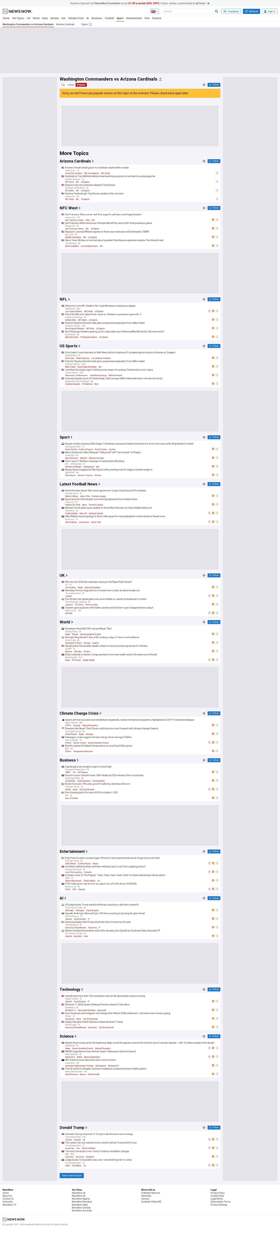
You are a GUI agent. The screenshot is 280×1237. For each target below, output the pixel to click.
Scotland (90, 1157)
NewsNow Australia (82, 1210)
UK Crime (79, 605)
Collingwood (88, 467)
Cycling (112, 449)
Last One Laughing (73, 872)
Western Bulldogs (73, 467)
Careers (145, 1198)
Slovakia (78, 652)
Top (63, 84)
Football (109, 18)
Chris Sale (69, 358)
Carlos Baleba (71, 513)
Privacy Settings (219, 1204)
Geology (89, 734)
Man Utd (83, 513)
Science (156, 18)
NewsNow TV (9, 1204)
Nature (83, 1074)
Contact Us (8, 1198)
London (68, 596)
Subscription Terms (221, 1201)
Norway (87, 643)
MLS (96, 384)
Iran (63, 18)
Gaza (45, 18)
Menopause (100, 1066)
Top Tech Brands (86, 790)
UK (28, 18)
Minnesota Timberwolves (76, 375)
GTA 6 (67, 889)
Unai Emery (84, 522)
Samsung (92, 928)
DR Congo (76, 660)
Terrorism (69, 1157)
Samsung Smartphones (75, 928)
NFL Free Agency (91, 173)
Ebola (67, 660)
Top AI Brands (92, 910)
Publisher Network (150, 1193)
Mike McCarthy (71, 337)
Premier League (99, 496)
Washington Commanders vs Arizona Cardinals (28, 24)
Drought (76, 725)
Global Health (89, 660)
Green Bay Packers (73, 173)
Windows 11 (70, 1010)
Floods (75, 634)
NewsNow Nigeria (81, 1198)
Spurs (84, 505)
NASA (79, 1057)
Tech (147, 18)
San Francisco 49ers (74, 220)
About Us (7, 1196)
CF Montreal (87, 384)
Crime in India (91, 605)
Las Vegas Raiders (73, 311)
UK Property (83, 772)
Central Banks (98, 781)
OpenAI (68, 919)
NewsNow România (82, 1201)
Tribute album (89, 881)
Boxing (98, 475)
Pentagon (80, 910)
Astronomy (70, 1057)
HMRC (68, 772)
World (36, 18)
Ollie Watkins (71, 522)
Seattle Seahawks (73, 237)
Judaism (69, 605)
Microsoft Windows (86, 1010)
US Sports (85, 182)
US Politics (76, 1166)
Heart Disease (71, 1074)
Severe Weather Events (90, 634)
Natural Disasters (92, 588)
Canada (77, 1140)
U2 (98, 881)
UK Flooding (70, 588)
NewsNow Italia (80, 1204)
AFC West (88, 311)
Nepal (80, 588)
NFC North (105, 173)
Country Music (84, 864)
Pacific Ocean (79, 743)
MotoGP (83, 458)
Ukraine (54, 18)
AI (88, 18)
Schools (68, 613)
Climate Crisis (76, 18)
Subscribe (8, 1201)
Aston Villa (85, 496)
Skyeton (68, 652)
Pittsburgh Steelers (88, 337)
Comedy (87, 872)
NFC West (69, 182)
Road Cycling (101, 449)
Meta (78, 1019)
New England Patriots (74, 329)
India (86, 936)
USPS (67, 1166)
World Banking (83, 781)
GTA (74, 889)
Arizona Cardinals (65, 24)
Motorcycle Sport (96, 458)
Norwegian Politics (73, 643)
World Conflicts (88, 1148)
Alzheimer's (113, 1066)
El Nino (68, 743)
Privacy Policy (218, 1193)
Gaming (81, 889)
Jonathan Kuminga (98, 375)
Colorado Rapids (72, 384)
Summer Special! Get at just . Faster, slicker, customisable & (137, 3)
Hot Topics (18, 18)
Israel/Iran (69, 1148)
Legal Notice (217, 1198)
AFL (97, 467)
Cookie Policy (217, 1196)
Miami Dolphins (72, 246)
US (84, 1140)
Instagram (69, 1019)
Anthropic (69, 910)
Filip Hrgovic (70, 475)
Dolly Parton (70, 864)
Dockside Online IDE (151, 1201)
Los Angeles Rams (89, 246)
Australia (78, 936)
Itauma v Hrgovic (85, 475)
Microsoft (101, 1010)
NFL (77, 182)
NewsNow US (79, 1196)
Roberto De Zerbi (72, 505)
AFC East (90, 329)
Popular (81, 84)
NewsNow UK (78, 1193)
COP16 (68, 725)
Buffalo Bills (70, 320)
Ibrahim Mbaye (71, 496)
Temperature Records (83, 751)
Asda (75, 790)
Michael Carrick (96, 513)
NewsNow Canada (81, 1207)
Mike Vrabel (70, 367)
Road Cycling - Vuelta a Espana (79, 449)
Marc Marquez (71, 458)
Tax (74, 772)
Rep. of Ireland (71, 798)
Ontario (68, 1140)
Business (97, 18)
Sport (120, 18)
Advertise (146, 1196)
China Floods (71, 734)
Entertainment (134, 18)
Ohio (88, 220)
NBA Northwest (115, 375)
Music (95, 864)
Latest (71, 84)
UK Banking (70, 781)
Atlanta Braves (82, 358)
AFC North (82, 320)
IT (88, 919)
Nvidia (68, 790)
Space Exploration (92, 1057)
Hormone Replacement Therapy (79, 1066)
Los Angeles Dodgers (101, 358)
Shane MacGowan (73, 881)
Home (6, 18)
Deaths (95, 643)
